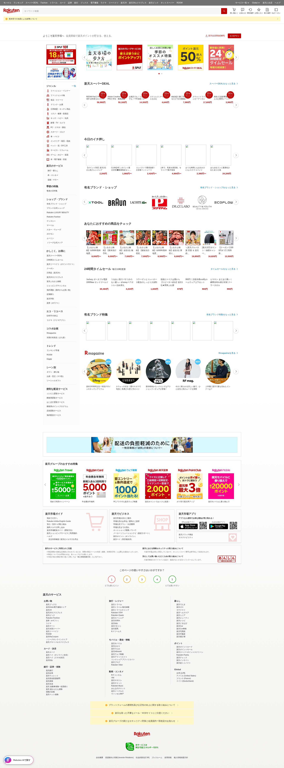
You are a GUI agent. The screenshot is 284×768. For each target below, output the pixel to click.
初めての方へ (52, 518)
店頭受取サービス (54, 411)
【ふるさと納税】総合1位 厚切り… (175, 250)
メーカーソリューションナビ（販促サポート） (132, 533)
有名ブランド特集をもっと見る (220, 314)
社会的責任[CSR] (142, 757)
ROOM (180, 3)
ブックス (84, 3)
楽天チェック (181, 658)
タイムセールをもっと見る (223, 269)
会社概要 (99, 757)
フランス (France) (183, 678)
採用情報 (168, 757)
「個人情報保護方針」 (84, 557)
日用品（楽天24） (54, 273)
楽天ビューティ (182, 618)
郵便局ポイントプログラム (57, 406)
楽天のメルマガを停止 (69, 539)
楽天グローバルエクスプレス (57, 642)
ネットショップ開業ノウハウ (124, 530)
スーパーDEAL (32, 3)
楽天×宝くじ (116, 626)
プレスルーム (157, 757)
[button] (242, 11)
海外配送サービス (54, 415)
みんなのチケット (118, 688)
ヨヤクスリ (180, 610)
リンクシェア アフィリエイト (123, 659)
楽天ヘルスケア (182, 613)
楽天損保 (49, 681)
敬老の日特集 (52, 191)
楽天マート (50, 626)
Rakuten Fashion (53, 217)
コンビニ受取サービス (55, 394)
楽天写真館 (180, 631)
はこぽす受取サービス (55, 402)
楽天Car (179, 626)
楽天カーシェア (117, 618)
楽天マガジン (116, 680)
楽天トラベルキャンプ (120, 610)
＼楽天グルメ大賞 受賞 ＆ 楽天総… (192, 250)
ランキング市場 (53, 350)
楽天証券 (49, 673)
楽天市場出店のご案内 (122, 518)
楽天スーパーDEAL (54, 256)
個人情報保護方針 (181, 757)
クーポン (50, 268)
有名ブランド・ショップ (56, 204)
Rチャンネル (116, 675)
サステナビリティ (186, 537)
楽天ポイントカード (184, 647)
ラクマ (103, 3)
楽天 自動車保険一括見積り (57, 687)
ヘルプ (277, 3)
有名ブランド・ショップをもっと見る (217, 187)
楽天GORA (115, 621)
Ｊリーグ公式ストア (55, 243)
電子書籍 (94, 3)
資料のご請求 (134, 521)
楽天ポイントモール (184, 649)
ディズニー (51, 221)
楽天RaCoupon (52, 637)
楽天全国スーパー (53, 629)
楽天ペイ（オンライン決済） (57, 655)
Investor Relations (126, 757)
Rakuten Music (117, 686)
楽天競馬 (114, 629)
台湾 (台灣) (180, 673)
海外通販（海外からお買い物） (59, 290)
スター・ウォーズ (54, 230)
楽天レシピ (180, 621)
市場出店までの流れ (121, 527)
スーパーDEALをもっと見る (222, 83)
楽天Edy (49, 660)
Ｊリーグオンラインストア (56, 639)
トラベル (54, 3)
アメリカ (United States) (186, 676)
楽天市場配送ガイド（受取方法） (60, 530)
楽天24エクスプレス (137, 3)
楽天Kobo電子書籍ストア (56, 607)
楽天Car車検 (181, 629)
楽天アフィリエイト (119, 657)
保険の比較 (50, 692)
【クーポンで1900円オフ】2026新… (226, 250)
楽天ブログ (115, 662)
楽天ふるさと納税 (54, 281)
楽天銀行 (49, 670)
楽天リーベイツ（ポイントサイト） (61, 264)
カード (63, 3)
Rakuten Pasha (182, 655)
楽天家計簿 (180, 637)
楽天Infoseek (116, 651)
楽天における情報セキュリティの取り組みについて (162, 548)
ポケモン (50, 234)
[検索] (224, 11)
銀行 (76, 3)
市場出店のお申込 (120, 521)
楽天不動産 (180, 634)
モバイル (7, 3)
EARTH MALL (52, 316)
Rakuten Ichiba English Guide (59, 521)
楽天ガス (180, 607)
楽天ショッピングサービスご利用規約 (62, 533)
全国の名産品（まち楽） (56, 337)
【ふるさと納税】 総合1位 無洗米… (126, 250)
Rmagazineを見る (227, 353)
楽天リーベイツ (52, 631)
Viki (112, 678)
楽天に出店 (267, 3)
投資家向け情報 (111, 757)
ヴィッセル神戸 (117, 694)
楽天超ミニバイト (183, 663)
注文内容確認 (54, 539)
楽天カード (50, 652)
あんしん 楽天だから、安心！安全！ (227, 559)
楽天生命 (49, 684)
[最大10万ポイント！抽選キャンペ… (209, 250)
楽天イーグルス (117, 691)
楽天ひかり (115, 646)
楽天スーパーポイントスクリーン (189, 652)
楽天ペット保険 (52, 694)
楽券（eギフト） (53, 303)
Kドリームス (116, 631)
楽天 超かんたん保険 (54, 689)
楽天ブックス (51, 604)
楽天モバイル (116, 643)
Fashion (44, 3)
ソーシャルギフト (54, 381)
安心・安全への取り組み (56, 524)
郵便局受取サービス (55, 398)
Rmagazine (51, 333)
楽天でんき (180, 604)
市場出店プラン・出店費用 (124, 524)
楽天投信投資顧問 (53, 678)
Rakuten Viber (117, 665)
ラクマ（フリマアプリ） (56, 320)
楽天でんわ (115, 649)
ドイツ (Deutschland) (185, 681)
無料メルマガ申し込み (56, 527)
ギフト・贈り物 (53, 372)
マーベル (50, 225)
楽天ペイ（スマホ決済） (56, 658)
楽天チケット (116, 683)
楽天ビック (153, 3)
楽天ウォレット (52, 676)
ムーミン (50, 238)
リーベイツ (113, 3)
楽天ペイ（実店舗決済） (123, 539)
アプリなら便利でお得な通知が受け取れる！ (196, 518)
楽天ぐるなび (181, 623)
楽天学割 (50, 299)
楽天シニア (180, 615)
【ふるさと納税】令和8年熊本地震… (93, 250)
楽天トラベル (116, 604)
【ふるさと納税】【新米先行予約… (109, 250)
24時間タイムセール (55, 260)
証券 (70, 3)
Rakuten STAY (117, 613)
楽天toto (114, 623)
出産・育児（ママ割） (55, 376)
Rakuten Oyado (117, 615)
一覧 (74, 86)
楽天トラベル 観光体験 (120, 607)
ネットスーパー (167, 3)
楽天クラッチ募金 (186, 534)
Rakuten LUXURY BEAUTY (58, 212)
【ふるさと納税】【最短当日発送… (142, 250)
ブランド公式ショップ (55, 208)
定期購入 (50, 294)
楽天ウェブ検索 (117, 654)
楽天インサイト (182, 660)
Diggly (49, 359)
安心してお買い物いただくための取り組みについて (162, 556)
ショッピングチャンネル (56, 286)
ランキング (18, 3)
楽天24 (124, 3)
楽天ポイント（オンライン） (124, 536)
